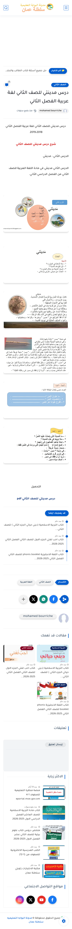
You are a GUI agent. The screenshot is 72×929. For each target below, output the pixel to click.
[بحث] (5, 7)
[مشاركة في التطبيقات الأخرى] (23, 599)
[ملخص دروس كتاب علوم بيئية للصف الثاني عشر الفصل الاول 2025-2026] (54, 833)
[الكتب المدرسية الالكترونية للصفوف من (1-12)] (54, 852)
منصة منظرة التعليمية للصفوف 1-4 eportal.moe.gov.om (27, 794)
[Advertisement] (36, 43)
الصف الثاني (60, 85)
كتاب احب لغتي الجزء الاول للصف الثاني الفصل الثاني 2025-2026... (34, 542)
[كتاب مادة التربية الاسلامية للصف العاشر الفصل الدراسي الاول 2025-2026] (54, 813)
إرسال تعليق (55, 744)
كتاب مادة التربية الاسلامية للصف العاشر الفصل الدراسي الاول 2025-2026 (25, 814)
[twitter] (30, 900)
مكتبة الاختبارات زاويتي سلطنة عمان (27, 870)
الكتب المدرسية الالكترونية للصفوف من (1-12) (25, 852)
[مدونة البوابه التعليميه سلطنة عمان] (36, 8)
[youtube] (41, 900)
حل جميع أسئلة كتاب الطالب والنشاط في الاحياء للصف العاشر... (25, 71)
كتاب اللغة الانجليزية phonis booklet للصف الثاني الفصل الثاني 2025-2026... (36, 556)
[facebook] (52, 900)
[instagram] (20, 900)
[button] (53, 599)
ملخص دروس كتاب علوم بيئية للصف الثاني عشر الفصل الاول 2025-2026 (26, 834)
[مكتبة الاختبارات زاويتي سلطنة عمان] (54, 871)
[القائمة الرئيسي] (66, 7)
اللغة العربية (26, 582)
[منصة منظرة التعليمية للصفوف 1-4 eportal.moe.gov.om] (54, 793)
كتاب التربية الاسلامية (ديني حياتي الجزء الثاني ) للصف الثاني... (34, 527)
